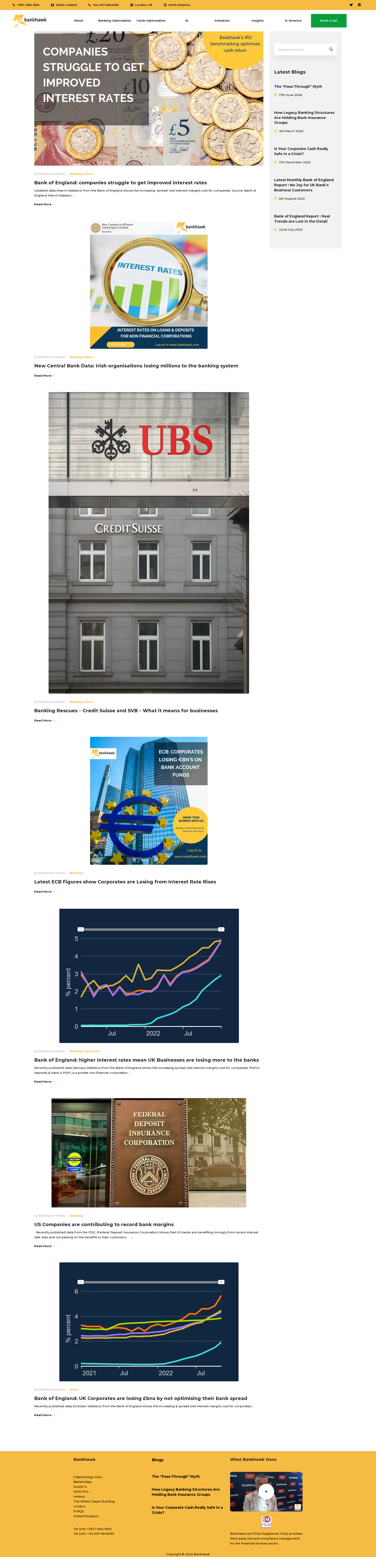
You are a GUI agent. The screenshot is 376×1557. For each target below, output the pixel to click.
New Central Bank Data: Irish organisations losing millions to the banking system (136, 366)
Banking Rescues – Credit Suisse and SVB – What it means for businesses (126, 710)
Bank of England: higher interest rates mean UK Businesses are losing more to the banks (146, 1060)
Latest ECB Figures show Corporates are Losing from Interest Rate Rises (125, 882)
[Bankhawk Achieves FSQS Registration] (266, 1522)
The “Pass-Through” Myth (298, 86)
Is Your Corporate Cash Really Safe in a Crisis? (301, 151)
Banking (76, 174)
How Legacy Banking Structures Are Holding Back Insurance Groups (304, 117)
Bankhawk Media (52, 174)
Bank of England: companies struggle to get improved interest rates (120, 182)
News (88, 174)
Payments (92, 1051)
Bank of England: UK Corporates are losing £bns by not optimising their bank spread (140, 1398)
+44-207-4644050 (100, 1533)
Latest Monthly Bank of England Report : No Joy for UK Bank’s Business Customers (304, 185)
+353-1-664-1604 (99, 1529)
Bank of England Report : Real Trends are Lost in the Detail (302, 219)
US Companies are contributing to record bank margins (104, 1224)
